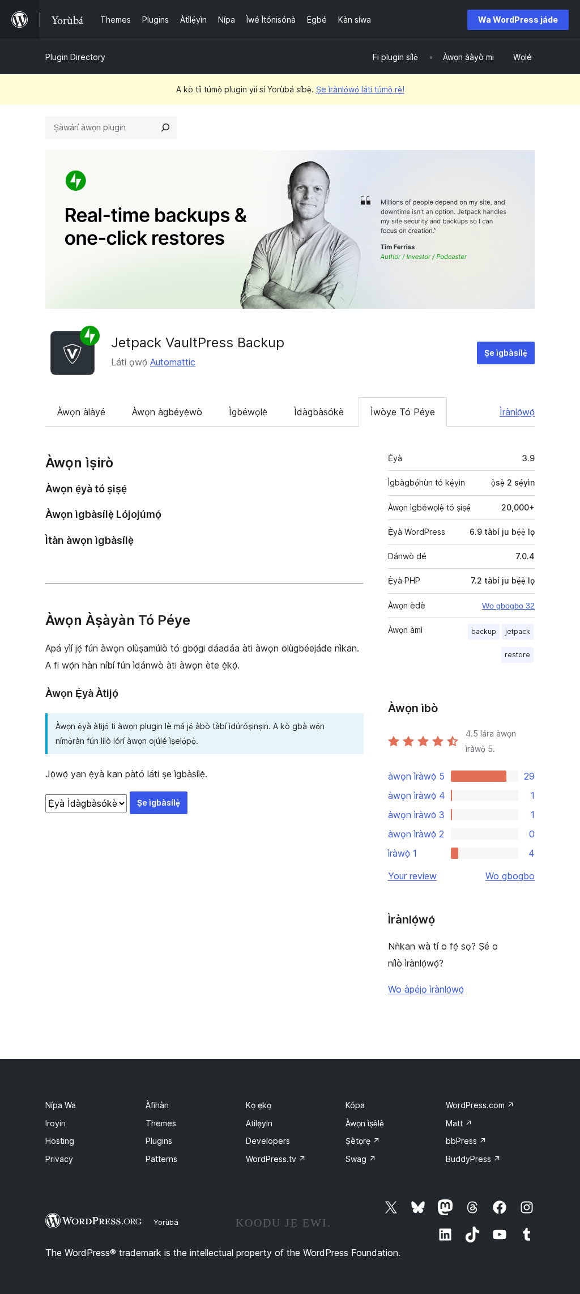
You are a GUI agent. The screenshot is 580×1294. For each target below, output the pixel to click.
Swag (361, 1159)
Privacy (59, 1159)
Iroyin (55, 1123)
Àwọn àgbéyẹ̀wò (167, 412)
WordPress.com (480, 1105)
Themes (161, 1123)
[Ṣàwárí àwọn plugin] (165, 127)
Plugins (159, 1141)
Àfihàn (157, 1105)
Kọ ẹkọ (258, 1105)
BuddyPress (473, 1159)
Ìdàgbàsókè (319, 412)
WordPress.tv (276, 1159)
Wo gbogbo (510, 876)
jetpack (517, 631)
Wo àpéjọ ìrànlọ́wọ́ (426, 989)
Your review (412, 876)
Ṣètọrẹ (363, 1141)
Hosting (59, 1141)
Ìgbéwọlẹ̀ (248, 412)
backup (483, 631)
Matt (459, 1123)
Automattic (172, 362)
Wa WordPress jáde (518, 19)
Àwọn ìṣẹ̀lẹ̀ (365, 1123)
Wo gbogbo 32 (508, 605)
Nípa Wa (60, 1105)
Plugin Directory (75, 57)
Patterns (161, 1159)
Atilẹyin (259, 1123)
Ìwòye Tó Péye (402, 412)
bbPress (466, 1141)
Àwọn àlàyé (81, 412)
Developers (268, 1141)
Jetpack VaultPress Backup (197, 342)
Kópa (355, 1105)
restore (517, 654)
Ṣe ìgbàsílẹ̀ (505, 352)
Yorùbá (165, 1222)
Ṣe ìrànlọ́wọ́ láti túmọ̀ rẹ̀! (360, 89)
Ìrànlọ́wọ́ (517, 412)
